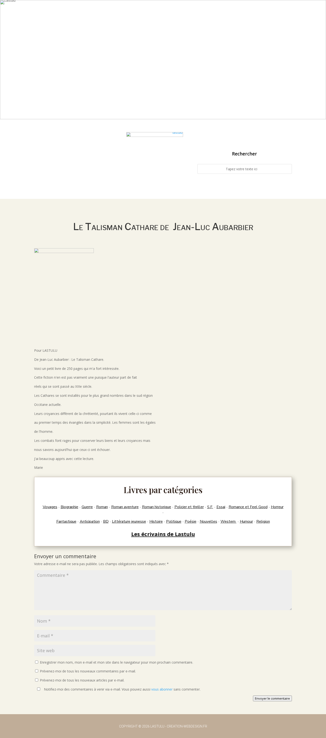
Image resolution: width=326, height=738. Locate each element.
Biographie (69, 507)
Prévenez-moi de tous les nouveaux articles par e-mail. (82, 680)
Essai (220, 507)
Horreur (277, 507)
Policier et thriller (189, 507)
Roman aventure (125, 507)
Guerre (87, 507)
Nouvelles (208, 521)
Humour (246, 521)
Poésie (190, 521)
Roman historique (156, 507)
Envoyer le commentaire (272, 698)
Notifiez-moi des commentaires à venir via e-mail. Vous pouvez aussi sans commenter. (121, 689)
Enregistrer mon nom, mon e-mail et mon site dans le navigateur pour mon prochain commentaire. (116, 662)
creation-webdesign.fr (187, 726)
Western (229, 521)
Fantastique (66, 521)
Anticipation (90, 521)
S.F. (210, 507)
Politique (173, 521)
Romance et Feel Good (248, 507)
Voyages (50, 507)
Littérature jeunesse (129, 521)
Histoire (156, 521)
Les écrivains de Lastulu (163, 533)
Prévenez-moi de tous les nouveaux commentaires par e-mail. (88, 671)
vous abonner (162, 689)
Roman (102, 507)
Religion (263, 521)
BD (106, 521)
